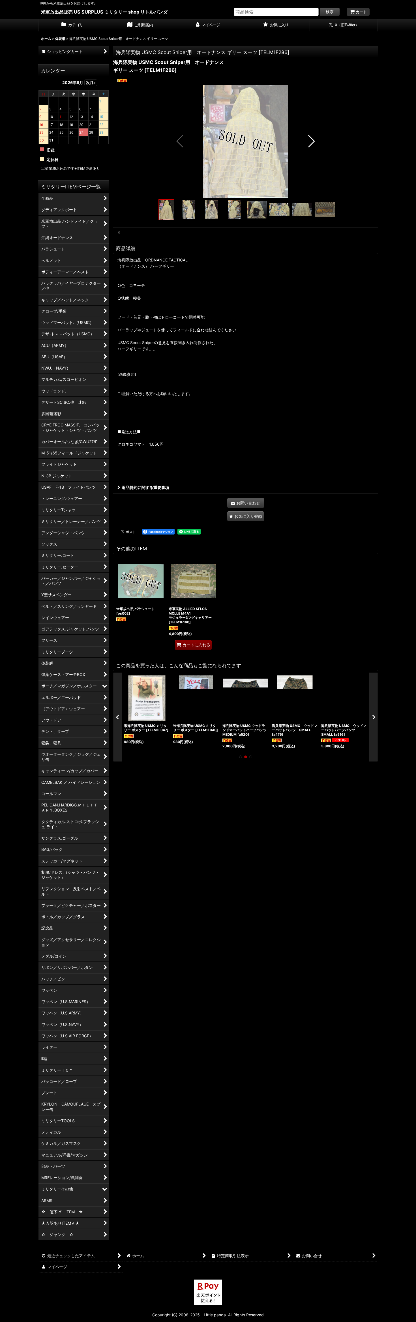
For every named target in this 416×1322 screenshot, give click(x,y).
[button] (180, 141)
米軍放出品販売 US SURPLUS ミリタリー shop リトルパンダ (104, 12)
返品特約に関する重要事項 (145, 487)
